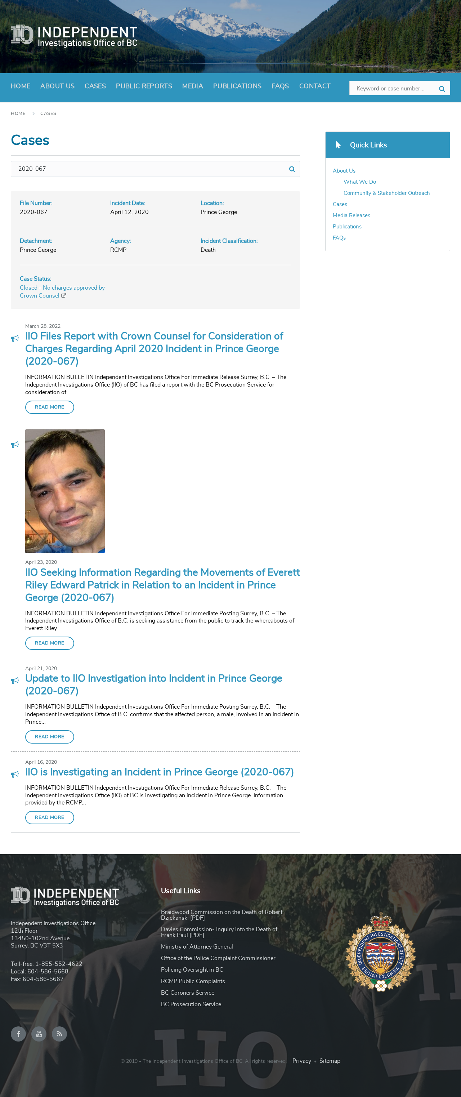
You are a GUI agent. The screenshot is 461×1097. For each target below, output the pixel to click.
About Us (57, 86)
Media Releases (351, 215)
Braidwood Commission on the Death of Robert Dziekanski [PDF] (221, 915)
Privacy (301, 1061)
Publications (237, 86)
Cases (95, 86)
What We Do (360, 182)
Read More (49, 407)
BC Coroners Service (187, 993)
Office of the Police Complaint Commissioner (218, 958)
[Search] (292, 169)
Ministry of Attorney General (197, 947)
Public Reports (144, 86)
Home (20, 86)
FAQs (280, 86)
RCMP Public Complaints (193, 981)
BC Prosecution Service (191, 1004)
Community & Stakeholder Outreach (387, 193)
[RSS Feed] (59, 1034)
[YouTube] (38, 1034)
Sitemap (329, 1061)
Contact (315, 86)
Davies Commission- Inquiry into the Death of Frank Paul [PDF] (219, 932)
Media (192, 86)
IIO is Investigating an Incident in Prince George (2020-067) (159, 772)
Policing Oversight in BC (192, 970)
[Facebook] (18, 1034)
